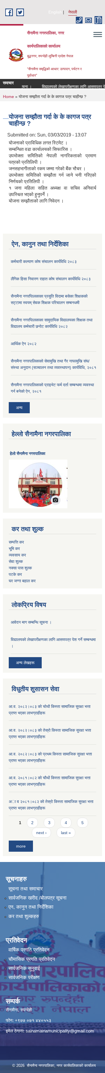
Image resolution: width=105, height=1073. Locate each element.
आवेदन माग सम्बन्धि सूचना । (31, 622)
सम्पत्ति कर (16, 542)
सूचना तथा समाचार (25, 889)
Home (8, 96)
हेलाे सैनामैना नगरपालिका (27, 453)
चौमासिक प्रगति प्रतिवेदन (31, 959)
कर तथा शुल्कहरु (23, 916)
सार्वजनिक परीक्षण (23, 977)
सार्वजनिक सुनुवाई (24, 968)
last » (66, 832)
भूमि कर (14, 548)
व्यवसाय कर (17, 555)
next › (41, 832)
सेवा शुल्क (16, 561)
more (21, 846)
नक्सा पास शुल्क (20, 568)
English (55, 12)
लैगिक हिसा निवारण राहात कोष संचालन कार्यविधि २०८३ (51, 278)
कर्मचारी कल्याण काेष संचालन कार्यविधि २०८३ (44, 261)
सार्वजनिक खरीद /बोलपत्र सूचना (37, 898)
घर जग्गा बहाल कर (22, 580)
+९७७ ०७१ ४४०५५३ (33, 1020)
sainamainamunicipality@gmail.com (60, 1030)
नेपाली (72, 12)
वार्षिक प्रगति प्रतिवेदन (29, 950)
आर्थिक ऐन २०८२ (23, 343)
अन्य (19, 407)
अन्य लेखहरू (25, 662)
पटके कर (15, 574)
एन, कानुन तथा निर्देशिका (30, 907)
